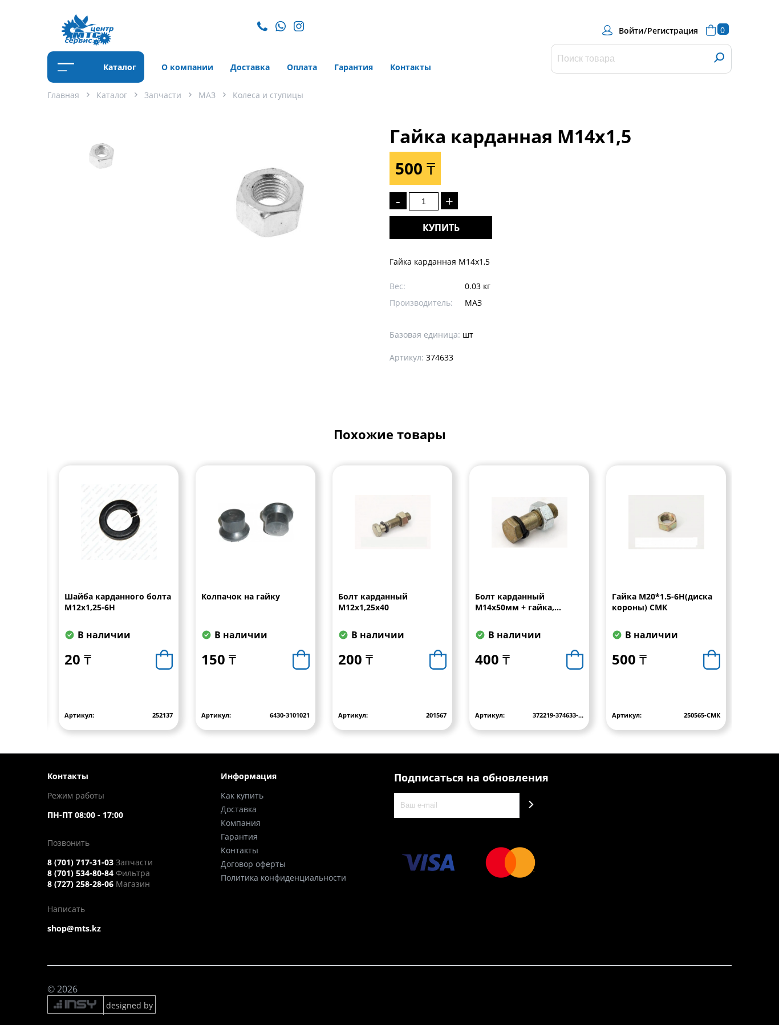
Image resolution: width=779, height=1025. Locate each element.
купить (441, 227)
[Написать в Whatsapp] (283, 25)
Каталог (118, 67)
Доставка (250, 67)
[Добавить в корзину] (164, 660)
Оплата (302, 67)
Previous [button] (56, 606)
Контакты (410, 67)
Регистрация (672, 30)
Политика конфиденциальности (283, 877)
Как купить (242, 795)
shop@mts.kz (74, 928)
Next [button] (722, 606)
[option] (101, 166)
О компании (187, 67)
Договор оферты (253, 863)
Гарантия (353, 67)
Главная (63, 95)
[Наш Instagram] (302, 25)
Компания (241, 822)
